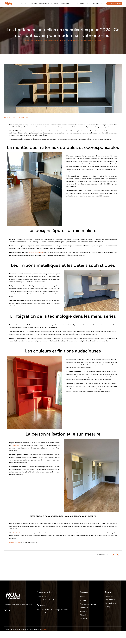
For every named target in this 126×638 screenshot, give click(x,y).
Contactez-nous (15, 542)
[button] (92, 608)
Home (27, 41)
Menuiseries (84, 608)
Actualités (83, 619)
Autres (82, 611)
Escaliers (83, 600)
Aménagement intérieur (88, 604)
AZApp (44, 629)
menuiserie (15, 445)
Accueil (82, 597)
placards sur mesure (36, 252)
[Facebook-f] (5, 610)
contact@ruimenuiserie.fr (45, 600)
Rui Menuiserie (18, 533)
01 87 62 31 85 (42, 597)
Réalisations (84, 615)
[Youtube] (9, 610)
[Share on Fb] (109, 554)
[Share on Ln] (117, 554)
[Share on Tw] (113, 554)
